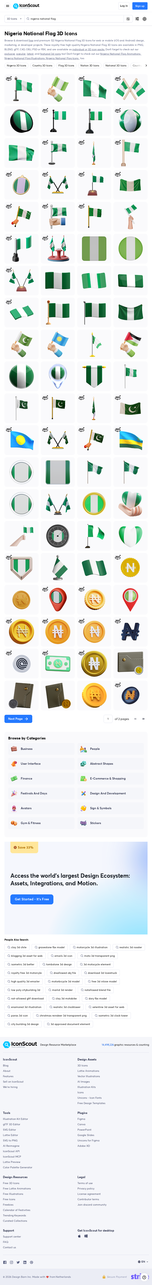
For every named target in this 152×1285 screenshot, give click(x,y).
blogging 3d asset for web (27, 955)
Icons (80, 1092)
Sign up (140, 6)
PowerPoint (84, 1129)
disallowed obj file (65, 973)
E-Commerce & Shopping (108, 778)
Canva (81, 1124)
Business (26, 748)
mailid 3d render (62, 990)
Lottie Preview (11, 1162)
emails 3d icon (63, 955)
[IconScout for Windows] (86, 1237)
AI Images (83, 1081)
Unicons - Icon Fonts (89, 1097)
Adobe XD (83, 1146)
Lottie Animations (88, 1071)
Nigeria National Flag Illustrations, (25, 58)
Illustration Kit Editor (15, 1119)
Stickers (95, 823)
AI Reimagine (11, 1146)
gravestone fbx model (51, 947)
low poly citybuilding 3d (25, 990)
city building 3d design (25, 1024)
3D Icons (82, 1065)
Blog (5, 1065)
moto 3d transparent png (99, 955)
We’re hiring (10, 1087)
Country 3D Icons (42, 65)
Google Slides (85, 1135)
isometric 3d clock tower (113, 1015)
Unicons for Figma (88, 1140)
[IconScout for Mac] (79, 1237)
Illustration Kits (86, 1087)
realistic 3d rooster (130, 947)
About (6, 1071)
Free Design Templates (91, 1103)
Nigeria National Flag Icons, (63, 58)
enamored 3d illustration (26, 1007)
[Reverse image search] (128, 18)
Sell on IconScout (13, 1081)
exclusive (9, 53)
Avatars (26, 808)
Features (8, 1076)
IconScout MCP (12, 1156)
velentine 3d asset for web (108, 1007)
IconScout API (11, 1151)
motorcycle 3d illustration (92, 947)
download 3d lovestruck (102, 973)
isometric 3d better (22, 964)
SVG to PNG (10, 1140)
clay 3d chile (19, 947)
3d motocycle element (97, 964)
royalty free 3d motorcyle (26, 973)
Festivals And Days (34, 793)
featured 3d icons (50, 53)
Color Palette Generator (17, 1167)
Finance (26, 778)
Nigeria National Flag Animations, (120, 53)
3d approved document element (70, 1024)
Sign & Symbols (100, 808)
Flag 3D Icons (66, 65)
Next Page (15, 718)
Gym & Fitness (31, 823)
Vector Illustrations (88, 1076)
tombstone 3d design (59, 964)
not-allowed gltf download (27, 998)
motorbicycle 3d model (66, 981)
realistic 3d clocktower (66, 1007)
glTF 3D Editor (11, 1124)
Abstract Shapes (101, 763)
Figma (81, 1119)
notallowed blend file (98, 990)
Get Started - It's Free (32, 899)
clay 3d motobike (66, 998)
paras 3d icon (19, 1015)
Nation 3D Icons (89, 65)
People (95, 748)
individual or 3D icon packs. (88, 49)
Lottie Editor (10, 1135)
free (31, 40)
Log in (124, 6)
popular (21, 53)
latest (30, 53)
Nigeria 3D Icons (16, 65)
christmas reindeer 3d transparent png (63, 1015)
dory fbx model (98, 998)
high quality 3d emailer (25, 981)
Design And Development (108, 793)
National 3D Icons (115, 65)
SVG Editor (9, 1129)
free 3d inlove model (104, 981)
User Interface (31, 763)
